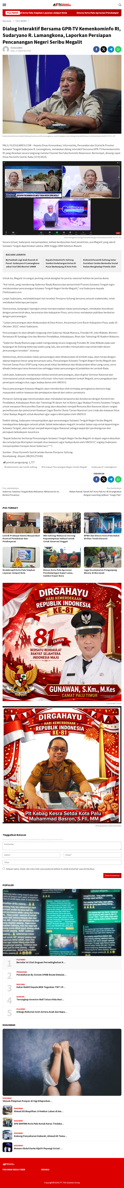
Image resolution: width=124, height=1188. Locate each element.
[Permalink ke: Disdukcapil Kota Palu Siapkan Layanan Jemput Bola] (21, 557)
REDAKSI (45, 1169)
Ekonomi (20, 997)
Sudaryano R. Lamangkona (104, 467)
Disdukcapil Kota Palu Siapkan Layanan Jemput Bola (19, 571)
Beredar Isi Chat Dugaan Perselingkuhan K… (41, 962)
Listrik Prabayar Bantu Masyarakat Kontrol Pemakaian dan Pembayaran (21, 538)
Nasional (20, 984)
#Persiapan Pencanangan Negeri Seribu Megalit (64, 467)
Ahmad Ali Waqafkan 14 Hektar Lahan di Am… (38, 1111)
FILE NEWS (20, 960)
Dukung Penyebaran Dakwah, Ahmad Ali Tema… (40, 1136)
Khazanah (7, 1098)
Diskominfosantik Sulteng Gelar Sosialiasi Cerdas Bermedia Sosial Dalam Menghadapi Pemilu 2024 (100, 263)
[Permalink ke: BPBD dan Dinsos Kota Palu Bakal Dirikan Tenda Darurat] (102, 522)
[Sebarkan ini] (96, 49)
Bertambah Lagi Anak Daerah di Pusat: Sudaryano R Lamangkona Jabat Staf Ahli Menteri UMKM (22, 263)
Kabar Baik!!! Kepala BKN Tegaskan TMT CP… (40, 987)
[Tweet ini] (103, 49)
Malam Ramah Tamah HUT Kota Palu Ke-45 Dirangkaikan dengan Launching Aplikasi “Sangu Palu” (95, 491)
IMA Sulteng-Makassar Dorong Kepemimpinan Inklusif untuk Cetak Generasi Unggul (59, 538)
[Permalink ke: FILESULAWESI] (6, 49)
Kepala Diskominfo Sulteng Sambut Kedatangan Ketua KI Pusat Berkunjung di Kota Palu (61, 263)
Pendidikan (21, 972)
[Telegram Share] (111, 49)
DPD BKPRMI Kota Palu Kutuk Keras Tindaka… (39, 1123)
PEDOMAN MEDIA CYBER (14, 1169)
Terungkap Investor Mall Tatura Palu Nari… (40, 999)
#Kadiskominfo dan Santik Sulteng (20, 467)
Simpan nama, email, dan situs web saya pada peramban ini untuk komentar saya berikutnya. (50, 868)
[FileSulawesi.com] (62, 4)
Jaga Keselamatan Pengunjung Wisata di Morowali (100, 571)
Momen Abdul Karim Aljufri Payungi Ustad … (38, 1148)
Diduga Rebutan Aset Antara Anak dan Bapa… (41, 1011)
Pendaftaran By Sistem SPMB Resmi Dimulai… (41, 974)
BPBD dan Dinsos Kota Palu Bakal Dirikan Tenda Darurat (101, 537)
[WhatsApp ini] (118, 49)
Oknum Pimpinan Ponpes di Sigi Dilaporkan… (27, 1101)
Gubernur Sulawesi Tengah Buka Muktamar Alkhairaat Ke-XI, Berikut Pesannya (31, 491)
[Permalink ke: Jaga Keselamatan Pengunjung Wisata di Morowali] (102, 557)
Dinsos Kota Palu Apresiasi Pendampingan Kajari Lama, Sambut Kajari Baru (78, 12)
